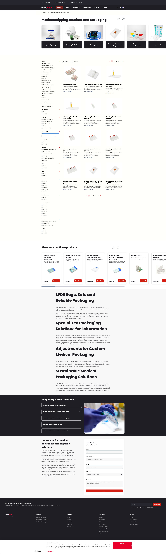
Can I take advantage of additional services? (55, 431)
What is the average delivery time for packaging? (56, 411)
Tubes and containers (136, 45)
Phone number (90, 456)
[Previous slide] (118, 19)
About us (101, 517)
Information (96, 7)
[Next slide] (123, 19)
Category (88, 471)
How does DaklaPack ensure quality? (53, 424)
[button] (51, 61)
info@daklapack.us (60, 2)
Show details (49, 551)
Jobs (100, 533)
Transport (93, 45)
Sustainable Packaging (42, 519)
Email (87, 464)
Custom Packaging (87, 7)
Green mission (102, 524)
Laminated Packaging (41, 522)
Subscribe (157, 504)
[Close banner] (134, 542)
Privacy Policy (150, 507)
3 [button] (116, 61)
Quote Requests (134, 519)
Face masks (158, 45)
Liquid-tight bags (51, 45)
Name (87, 449)
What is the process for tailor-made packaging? (56, 418)
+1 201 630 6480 (47, 2)
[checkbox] (51, 63)
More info (56, 281)
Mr (87, 444)
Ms (91, 444)
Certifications (102, 519)
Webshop (59, 7)
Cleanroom (70, 526)
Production (70, 522)
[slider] (59, 133)
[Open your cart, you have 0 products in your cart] (120, 7)
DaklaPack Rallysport (104, 531)
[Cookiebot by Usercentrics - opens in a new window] (38, 551)
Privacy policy (133, 522)
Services (67, 7)
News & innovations (103, 529)
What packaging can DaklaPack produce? (54, 405)
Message (88, 479)
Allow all (122, 543)
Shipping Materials (72, 45)
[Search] (117, 7)
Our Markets (76, 7)
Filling (68, 517)
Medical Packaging (41, 517)
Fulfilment (69, 524)
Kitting (69, 519)
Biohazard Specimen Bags (115, 45)
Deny (122, 547)
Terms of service (134, 524)
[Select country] (123, 7)
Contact (105, 7)
